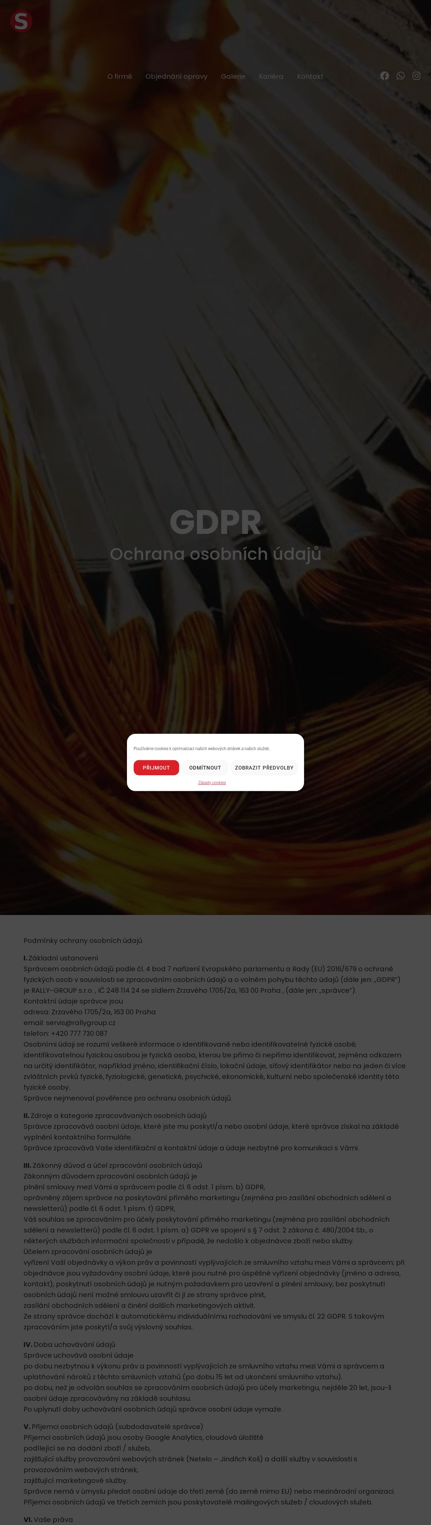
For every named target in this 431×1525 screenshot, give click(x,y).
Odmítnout (205, 768)
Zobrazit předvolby (264, 768)
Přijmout (156, 768)
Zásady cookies (212, 782)
